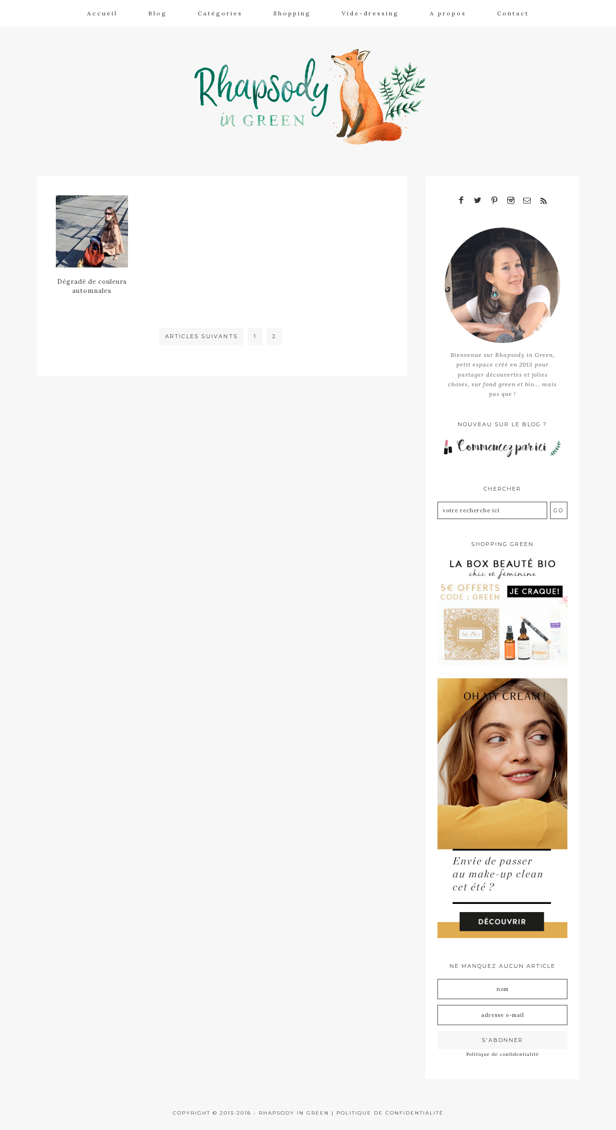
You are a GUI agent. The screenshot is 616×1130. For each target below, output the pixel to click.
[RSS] (543, 200)
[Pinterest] (494, 200)
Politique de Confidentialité (390, 1113)
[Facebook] (461, 200)
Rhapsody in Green (315, 97)
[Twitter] (478, 200)
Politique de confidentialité (502, 1054)
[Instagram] (510, 200)
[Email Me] (527, 200)
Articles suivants (201, 336)
